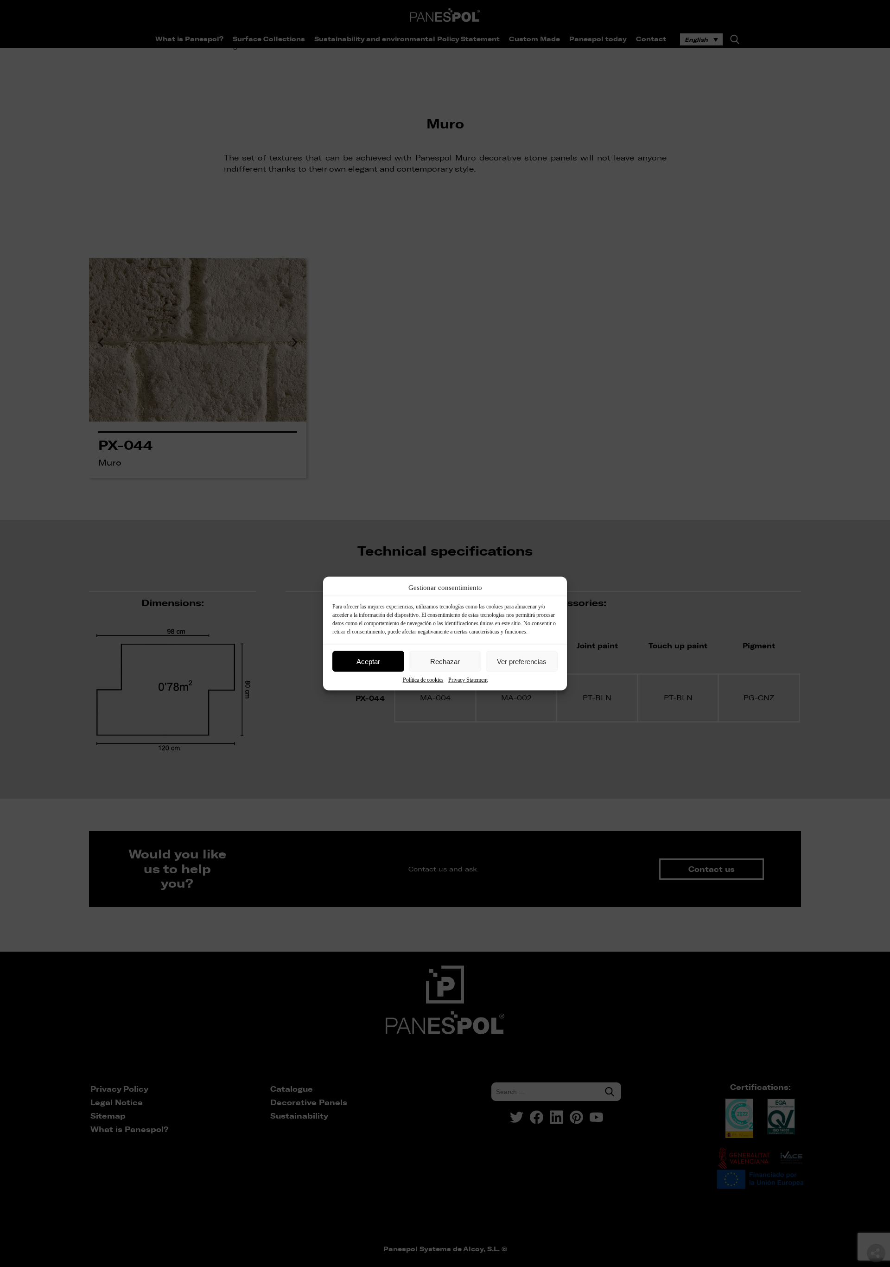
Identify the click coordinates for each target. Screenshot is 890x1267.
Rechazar (445, 661)
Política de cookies (423, 680)
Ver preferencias (522, 661)
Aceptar (368, 661)
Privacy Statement (468, 680)
